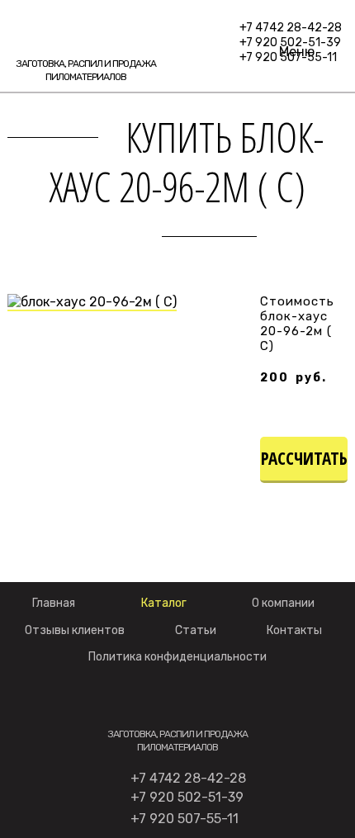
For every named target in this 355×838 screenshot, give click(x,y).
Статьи (195, 630)
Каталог (164, 603)
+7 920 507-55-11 (184, 818)
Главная (53, 603)
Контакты (294, 630)
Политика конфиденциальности (177, 657)
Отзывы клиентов (75, 630)
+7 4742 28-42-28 (290, 28)
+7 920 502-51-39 (187, 797)
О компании (283, 603)
